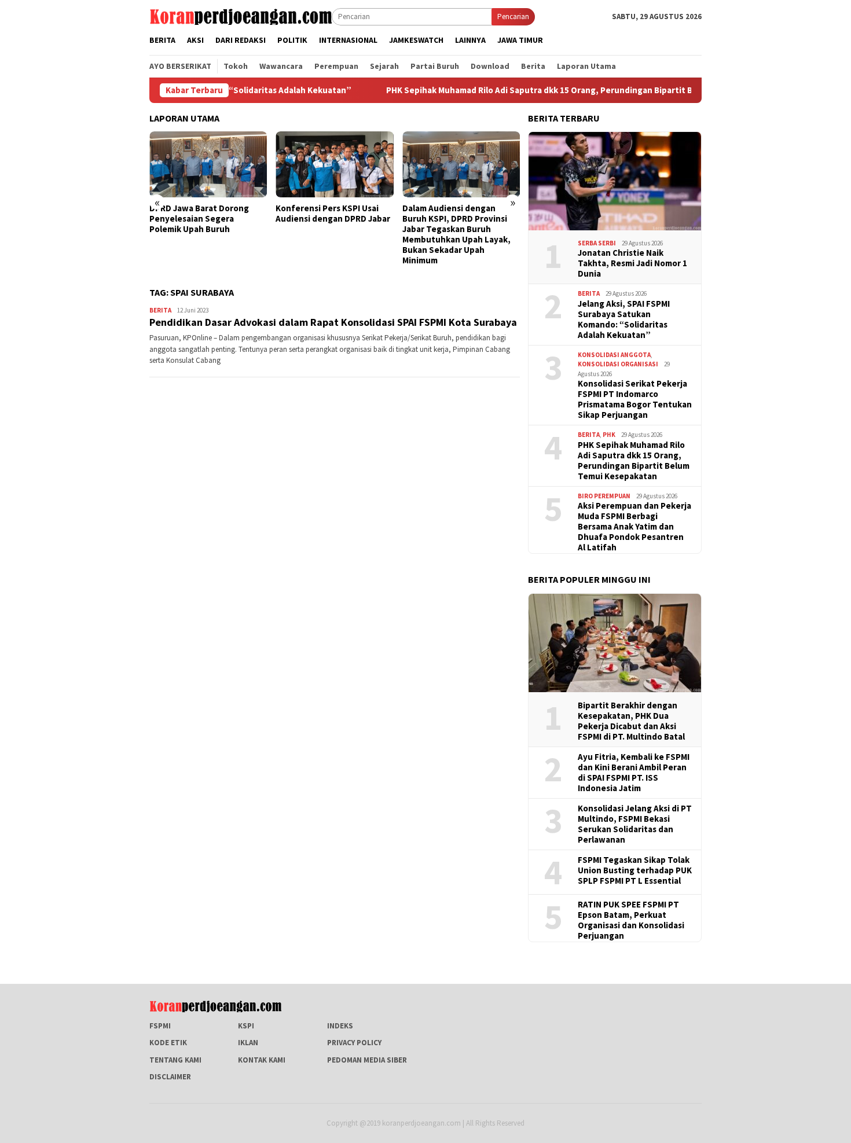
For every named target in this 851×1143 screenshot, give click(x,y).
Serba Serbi (597, 243)
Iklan (248, 1043)
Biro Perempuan (604, 496)
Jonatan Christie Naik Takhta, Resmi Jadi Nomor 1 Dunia (632, 263)
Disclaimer (170, 1077)
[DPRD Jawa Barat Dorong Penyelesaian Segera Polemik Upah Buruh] (208, 164)
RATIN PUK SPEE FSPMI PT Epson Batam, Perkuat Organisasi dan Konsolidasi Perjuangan (631, 920)
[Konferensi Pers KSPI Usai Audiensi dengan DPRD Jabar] (334, 164)
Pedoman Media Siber (367, 1060)
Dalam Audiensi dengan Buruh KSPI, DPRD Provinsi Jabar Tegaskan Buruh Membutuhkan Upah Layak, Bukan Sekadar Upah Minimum (456, 234)
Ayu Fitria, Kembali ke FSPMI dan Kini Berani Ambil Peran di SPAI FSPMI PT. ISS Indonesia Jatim (633, 772)
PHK (609, 435)
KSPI (246, 1026)
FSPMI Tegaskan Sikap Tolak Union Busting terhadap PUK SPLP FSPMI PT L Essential (635, 870)
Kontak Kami (261, 1060)
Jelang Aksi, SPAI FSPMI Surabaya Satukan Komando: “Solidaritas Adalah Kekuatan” (624, 319)
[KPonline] (240, 16)
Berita (160, 310)
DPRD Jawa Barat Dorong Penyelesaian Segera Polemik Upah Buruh (199, 218)
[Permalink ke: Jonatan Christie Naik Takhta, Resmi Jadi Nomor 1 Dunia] (615, 181)
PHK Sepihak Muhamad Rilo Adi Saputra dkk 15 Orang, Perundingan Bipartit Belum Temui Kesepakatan (546, 90)
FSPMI (160, 1026)
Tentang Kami (175, 1060)
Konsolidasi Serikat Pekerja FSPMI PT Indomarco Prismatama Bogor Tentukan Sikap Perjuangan (635, 399)
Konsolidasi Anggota (614, 355)
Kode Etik (168, 1043)
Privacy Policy (354, 1043)
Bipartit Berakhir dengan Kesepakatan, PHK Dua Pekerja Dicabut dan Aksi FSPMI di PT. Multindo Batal (631, 721)
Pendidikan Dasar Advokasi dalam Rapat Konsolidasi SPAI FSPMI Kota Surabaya (333, 322)
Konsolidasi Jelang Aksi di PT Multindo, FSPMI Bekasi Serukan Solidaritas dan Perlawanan (635, 824)
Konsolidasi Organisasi (618, 364)
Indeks (340, 1026)
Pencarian (513, 16)
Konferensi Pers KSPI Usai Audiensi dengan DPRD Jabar (333, 213)
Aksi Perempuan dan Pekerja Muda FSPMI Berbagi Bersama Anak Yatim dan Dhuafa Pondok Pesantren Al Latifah (634, 527)
